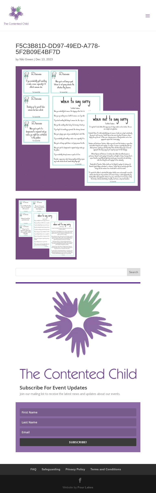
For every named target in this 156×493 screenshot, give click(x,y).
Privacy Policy (75, 469)
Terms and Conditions (105, 469)
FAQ (33, 469)
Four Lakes (85, 487)
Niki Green (26, 59)
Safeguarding (51, 469)
